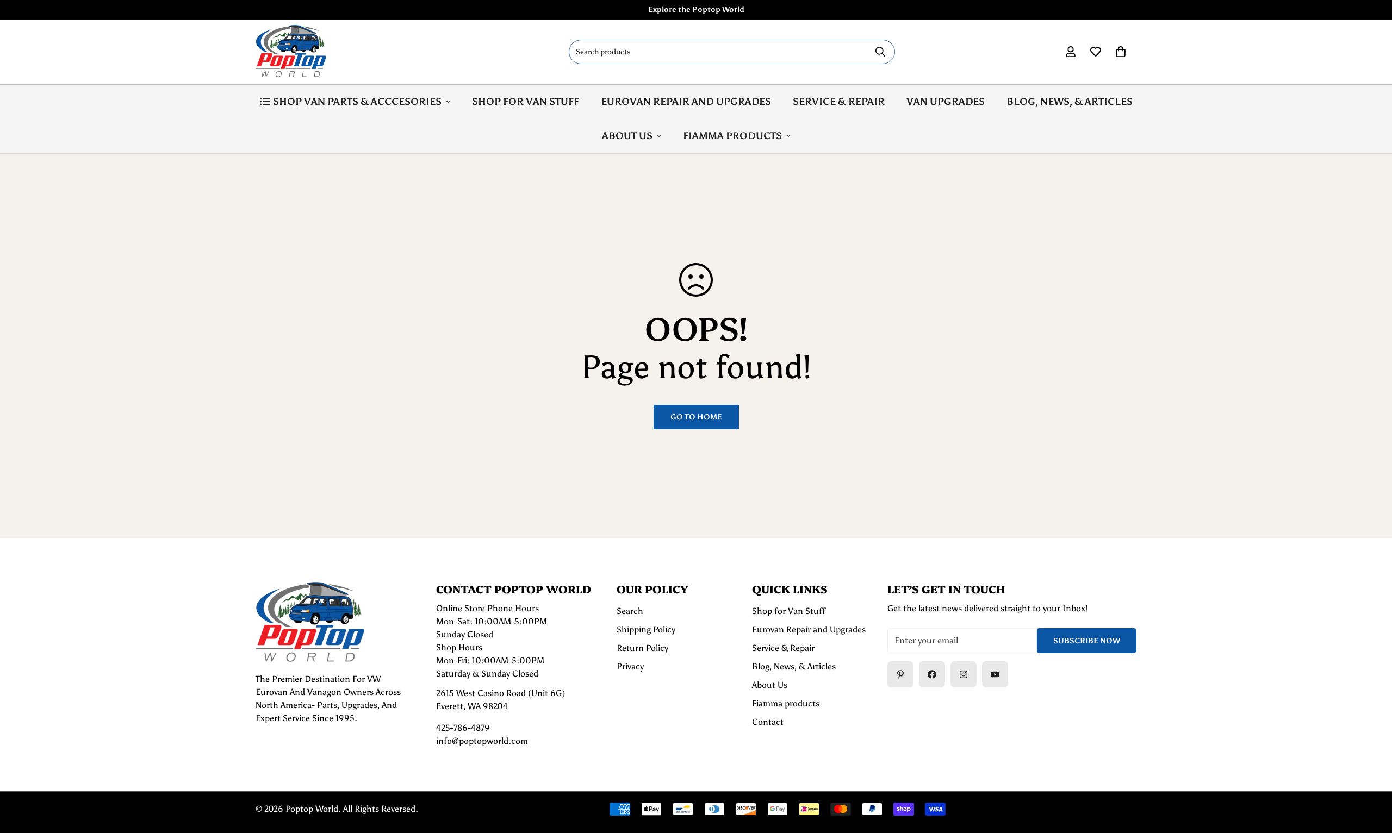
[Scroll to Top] (1370, 773)
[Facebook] (932, 674)
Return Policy (642, 648)
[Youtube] (995, 674)
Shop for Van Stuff (525, 102)
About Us (627, 136)
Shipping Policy (646, 629)
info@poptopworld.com (482, 741)
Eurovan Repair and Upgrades (686, 102)
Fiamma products (732, 136)
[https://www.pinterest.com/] (900, 674)
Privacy (630, 666)
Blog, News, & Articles (1069, 102)
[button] (1120, 51)
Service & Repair (839, 102)
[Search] (880, 52)
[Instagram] (963, 674)
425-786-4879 (463, 728)
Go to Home (696, 417)
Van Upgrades (945, 102)
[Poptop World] (291, 52)
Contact (768, 722)
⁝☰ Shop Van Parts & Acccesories (350, 102)
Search (630, 611)
